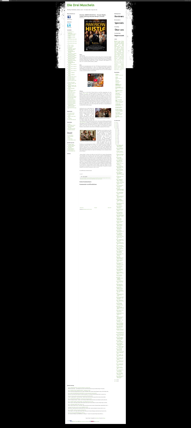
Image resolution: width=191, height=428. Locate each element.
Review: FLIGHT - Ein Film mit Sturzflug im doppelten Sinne (77, 409)
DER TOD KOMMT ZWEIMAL (71, 127)
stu (119, 44)
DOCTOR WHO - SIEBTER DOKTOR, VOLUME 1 (72, 54)
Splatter (120, 50)
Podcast (115, 66)
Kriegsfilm (115, 56)
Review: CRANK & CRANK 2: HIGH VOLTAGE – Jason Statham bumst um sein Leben (80, 401)
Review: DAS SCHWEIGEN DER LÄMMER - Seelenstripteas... (119, 278)
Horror (115, 42)
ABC (120, 66)
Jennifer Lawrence (108, 177)
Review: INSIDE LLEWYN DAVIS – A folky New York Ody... (119, 341)
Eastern (119, 67)
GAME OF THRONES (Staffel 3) (71, 73)
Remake (118, 48)
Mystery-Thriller (116, 68)
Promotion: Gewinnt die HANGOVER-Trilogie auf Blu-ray (76, 412)
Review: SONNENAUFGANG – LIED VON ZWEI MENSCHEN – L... (120, 317)
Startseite (95, 207)
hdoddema (97, 418)
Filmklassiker (116, 46)
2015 (116, 126)
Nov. (117, 130)
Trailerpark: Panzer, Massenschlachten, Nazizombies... (119, 228)
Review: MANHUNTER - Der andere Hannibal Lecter (120, 364)
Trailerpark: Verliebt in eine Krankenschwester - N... (120, 152)
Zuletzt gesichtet (117, 85)
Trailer (123, 44)
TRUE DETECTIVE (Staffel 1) (72, 108)
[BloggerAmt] (96, 421)
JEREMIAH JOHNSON (71, 129)
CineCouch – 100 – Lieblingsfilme (118, 82)
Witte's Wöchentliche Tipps (118, 100)
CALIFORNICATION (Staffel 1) (72, 39)
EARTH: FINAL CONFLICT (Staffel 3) (72, 69)
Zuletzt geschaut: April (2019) (118, 98)
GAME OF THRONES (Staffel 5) (71, 75)
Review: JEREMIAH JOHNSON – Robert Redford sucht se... (119, 161)
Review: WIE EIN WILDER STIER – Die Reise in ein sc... (120, 231)
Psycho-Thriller (121, 57)
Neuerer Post (81, 207)
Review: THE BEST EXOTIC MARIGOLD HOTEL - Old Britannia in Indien (79, 390)
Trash (115, 50)
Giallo (121, 56)
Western (115, 51)
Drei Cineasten (117, 96)
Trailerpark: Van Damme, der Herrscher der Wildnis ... (119, 222)
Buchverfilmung (121, 43)
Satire (115, 48)
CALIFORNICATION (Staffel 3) (72, 43)
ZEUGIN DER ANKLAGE (72, 119)
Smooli (115, 49)
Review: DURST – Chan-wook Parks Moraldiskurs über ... (119, 321)
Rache (118, 49)
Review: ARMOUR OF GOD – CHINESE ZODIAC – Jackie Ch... (120, 180)
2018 (116, 122)
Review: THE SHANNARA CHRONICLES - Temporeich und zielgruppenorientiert (80, 398)
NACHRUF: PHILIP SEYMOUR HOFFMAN (71, 145)
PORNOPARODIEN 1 (71, 148)
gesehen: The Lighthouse (118, 91)
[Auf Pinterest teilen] (86, 176)
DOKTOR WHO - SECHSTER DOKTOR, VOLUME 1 (71, 62)
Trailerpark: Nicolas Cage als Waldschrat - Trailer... (119, 177)
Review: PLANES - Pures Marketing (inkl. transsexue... (120, 254)
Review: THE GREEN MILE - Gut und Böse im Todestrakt (119, 374)
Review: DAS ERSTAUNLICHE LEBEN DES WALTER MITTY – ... (120, 307)
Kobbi (123, 45)
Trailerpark (116, 44)
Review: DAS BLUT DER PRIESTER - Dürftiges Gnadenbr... (120, 216)
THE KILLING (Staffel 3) (72, 102)
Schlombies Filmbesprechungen (118, 84)
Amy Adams (88, 177)
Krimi (123, 53)
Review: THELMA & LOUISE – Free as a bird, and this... (119, 267)
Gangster (104, 177)
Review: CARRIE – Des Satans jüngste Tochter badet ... (119, 355)
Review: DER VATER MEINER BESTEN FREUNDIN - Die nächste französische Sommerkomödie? (82, 393)
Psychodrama (118, 66)
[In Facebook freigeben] (85, 176)
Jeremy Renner (82, 178)
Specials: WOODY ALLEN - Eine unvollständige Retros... (120, 158)
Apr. (117, 139)
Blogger (104, 418)
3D (118, 52)
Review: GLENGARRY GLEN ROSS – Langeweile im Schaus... (120, 263)
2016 (116, 125)
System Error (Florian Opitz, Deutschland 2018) (119, 105)
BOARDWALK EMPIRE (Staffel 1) (71, 35)
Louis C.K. (88, 178)
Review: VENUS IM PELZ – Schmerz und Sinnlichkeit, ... (119, 248)
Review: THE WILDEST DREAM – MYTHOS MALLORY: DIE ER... (119, 324)
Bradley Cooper (92, 177)
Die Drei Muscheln (80, 5)
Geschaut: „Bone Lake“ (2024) (118, 79)
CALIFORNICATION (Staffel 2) (72, 41)
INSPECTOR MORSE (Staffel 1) (71, 89)
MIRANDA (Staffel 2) (71, 95)
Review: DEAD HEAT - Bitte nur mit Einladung (120, 246)
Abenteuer (122, 47)
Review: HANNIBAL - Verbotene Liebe (119, 275)
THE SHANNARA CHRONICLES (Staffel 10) (72, 105)
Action (117, 43)
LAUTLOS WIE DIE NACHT (71, 115)
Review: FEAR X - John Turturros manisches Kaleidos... (119, 358)
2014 (116, 127)
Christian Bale (96, 177)
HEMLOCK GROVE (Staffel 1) (72, 81)
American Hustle (84, 177)
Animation (115, 54)
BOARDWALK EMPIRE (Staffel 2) (71, 37)
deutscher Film (121, 51)
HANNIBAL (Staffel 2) (71, 79)
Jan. (117, 143)
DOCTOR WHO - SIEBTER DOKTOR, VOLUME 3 (72, 58)
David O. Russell (100, 177)
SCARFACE (70, 118)
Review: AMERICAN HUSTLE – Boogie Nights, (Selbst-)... (119, 225)
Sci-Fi (119, 45)
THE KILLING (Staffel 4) (72, 103)
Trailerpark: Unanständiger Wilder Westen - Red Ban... (120, 155)
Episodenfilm (122, 59)
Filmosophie (117, 115)
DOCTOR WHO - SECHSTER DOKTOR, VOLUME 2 (71, 51)
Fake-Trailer (122, 67)
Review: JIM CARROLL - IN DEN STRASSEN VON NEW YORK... (120, 338)
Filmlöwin (116, 74)
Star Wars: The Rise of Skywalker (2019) (118, 95)
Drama (119, 41)
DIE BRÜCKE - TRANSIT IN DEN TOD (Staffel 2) (72, 49)
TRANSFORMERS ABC (71, 150)
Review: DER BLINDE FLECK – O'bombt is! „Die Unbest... (119, 170)
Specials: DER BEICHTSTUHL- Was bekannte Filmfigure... (119, 257)
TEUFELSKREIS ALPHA (72, 140)
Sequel (115, 45)
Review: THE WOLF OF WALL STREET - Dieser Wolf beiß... (119, 251)
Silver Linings (85, 93)
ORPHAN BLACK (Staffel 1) (72, 96)
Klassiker (122, 55)
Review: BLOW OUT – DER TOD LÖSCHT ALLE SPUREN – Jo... (120, 285)
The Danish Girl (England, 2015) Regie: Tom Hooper (119, 111)
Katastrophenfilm (121, 58)
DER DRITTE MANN (71, 113)
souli (96, 178)
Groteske (118, 59)
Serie (120, 54)
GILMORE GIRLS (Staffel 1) (72, 76)
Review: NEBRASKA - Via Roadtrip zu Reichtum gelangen (119, 234)
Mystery (123, 54)
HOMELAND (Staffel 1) (71, 82)
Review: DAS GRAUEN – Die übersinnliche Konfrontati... (120, 186)
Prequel (115, 59)
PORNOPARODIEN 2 (71, 149)
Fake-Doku (118, 69)
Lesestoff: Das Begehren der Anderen (119, 75)
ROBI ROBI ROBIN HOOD (72, 97)
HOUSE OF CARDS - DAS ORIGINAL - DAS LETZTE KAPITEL (72, 86)
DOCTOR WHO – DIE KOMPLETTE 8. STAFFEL (72, 60)
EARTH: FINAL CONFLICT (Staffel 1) (72, 65)
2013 (116, 379)
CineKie (116, 77)
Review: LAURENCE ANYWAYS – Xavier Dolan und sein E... (119, 213)
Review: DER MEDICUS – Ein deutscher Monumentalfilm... (119, 371)
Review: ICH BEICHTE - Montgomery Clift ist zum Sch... (119, 149)
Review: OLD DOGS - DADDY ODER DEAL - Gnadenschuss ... (119, 344)
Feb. (117, 142)
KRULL (69, 137)
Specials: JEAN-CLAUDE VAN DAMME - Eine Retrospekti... (120, 298)
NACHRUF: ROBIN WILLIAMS (71, 147)
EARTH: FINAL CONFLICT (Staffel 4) (72, 71)
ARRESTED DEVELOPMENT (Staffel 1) (72, 33)
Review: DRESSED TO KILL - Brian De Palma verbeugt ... (120, 301)
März (117, 141)
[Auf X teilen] (84, 176)
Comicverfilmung (121, 49)
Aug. (117, 134)
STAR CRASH (70, 138)
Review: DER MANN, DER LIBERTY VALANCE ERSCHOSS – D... (120, 173)
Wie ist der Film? (118, 87)
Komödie (85, 178)
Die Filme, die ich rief (118, 109)
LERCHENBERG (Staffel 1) (72, 90)
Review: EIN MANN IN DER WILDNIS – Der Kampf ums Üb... (119, 167)
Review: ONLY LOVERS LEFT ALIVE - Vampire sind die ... (119, 311)
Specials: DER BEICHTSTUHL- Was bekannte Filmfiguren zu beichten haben (79, 387)
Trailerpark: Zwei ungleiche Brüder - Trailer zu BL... (119, 219)
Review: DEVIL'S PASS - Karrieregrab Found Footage (120, 210)
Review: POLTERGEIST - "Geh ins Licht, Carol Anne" (120, 282)
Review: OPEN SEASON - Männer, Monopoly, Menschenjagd (120, 377)
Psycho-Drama (122, 68)
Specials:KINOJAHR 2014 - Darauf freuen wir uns (120, 333)
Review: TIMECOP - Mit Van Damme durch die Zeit (119, 361)
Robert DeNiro (94, 178)
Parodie (119, 54)
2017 (116, 123)
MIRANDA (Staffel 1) (71, 93)
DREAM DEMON (70, 136)
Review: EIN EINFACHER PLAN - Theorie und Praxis (120, 352)
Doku (115, 69)
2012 (116, 381)
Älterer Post (109, 207)
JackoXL (118, 42)
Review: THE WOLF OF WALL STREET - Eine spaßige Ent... (120, 240)
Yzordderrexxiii (117, 103)
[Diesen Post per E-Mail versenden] (83, 176)
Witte (123, 46)
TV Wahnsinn (122, 48)
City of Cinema (117, 112)
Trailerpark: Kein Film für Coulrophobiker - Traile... (120, 314)
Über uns (121, 69)
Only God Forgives (83, 122)
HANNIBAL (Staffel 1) (71, 77)
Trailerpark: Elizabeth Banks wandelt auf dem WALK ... (119, 273)
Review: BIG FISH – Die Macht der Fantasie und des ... (119, 243)
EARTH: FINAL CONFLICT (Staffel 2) (72, 67)
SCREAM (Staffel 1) (71, 98)
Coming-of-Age (119, 53)
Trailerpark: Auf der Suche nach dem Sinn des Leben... (120, 183)
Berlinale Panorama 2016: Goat (118, 117)
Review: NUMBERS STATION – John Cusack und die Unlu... (119, 304)
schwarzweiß (116, 52)
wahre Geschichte (99, 178)
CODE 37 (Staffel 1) (71, 45)
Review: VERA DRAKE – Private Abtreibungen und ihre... (120, 193)
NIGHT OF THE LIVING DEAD (72, 117)
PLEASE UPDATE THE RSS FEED (119, 88)
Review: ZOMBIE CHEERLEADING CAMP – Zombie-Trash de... (120, 200)
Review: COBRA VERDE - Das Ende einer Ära (120, 347)
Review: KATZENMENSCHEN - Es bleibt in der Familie (120, 294)
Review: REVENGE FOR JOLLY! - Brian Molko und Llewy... (119, 335)
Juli (117, 135)
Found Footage (117, 55)
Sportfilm (115, 58)
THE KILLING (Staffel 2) (72, 101)
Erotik (118, 57)
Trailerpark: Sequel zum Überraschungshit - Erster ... (119, 260)
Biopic (123, 50)
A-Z (116, 69)
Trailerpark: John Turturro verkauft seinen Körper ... (120, 330)
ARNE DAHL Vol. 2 (71, 31)
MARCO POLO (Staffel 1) (72, 92)
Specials (117, 50)
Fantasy (121, 46)
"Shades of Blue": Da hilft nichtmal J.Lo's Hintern (118, 114)
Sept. (117, 133)
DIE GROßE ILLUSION (71, 128)
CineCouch (117, 80)
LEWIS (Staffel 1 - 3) (71, 91)
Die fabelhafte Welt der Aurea (118, 91)
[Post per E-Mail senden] (81, 176)
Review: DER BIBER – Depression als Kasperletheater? (119, 207)
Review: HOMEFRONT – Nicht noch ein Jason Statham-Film (119, 270)
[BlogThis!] (83, 176)
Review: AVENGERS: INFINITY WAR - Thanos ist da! (76, 404)
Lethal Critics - (117, 93)
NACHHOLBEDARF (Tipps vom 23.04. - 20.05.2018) (119, 102)
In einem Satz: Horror (118, 107)
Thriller (122, 41)
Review (91, 178)
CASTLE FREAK (70, 135)
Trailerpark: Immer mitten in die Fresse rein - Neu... (120, 237)
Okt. (117, 131)
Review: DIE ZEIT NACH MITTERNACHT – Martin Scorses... (120, 204)
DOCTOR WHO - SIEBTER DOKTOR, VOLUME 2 (72, 56)
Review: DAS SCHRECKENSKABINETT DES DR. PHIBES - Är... (120, 189)
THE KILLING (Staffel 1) (72, 99)
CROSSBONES (70, 47)
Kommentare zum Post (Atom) (87, 209)
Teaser (115, 53)
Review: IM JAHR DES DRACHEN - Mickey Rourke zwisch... (119, 327)
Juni (117, 137)
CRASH (69, 124)
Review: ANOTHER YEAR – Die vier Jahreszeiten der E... (119, 349)
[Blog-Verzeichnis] (92, 421)
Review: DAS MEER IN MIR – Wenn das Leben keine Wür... (120, 291)
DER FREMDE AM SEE (71, 125)
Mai (117, 138)
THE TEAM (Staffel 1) (71, 106)
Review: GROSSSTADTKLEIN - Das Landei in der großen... (119, 196)
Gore (118, 56)
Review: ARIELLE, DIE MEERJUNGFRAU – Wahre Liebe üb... (119, 146)
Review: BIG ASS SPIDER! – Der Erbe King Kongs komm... (119, 288)
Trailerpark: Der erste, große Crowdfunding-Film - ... (119, 367)
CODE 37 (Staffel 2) (71, 46)
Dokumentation (122, 52)
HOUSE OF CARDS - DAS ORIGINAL (72, 84)
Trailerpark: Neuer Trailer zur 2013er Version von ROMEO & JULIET (78, 407)
